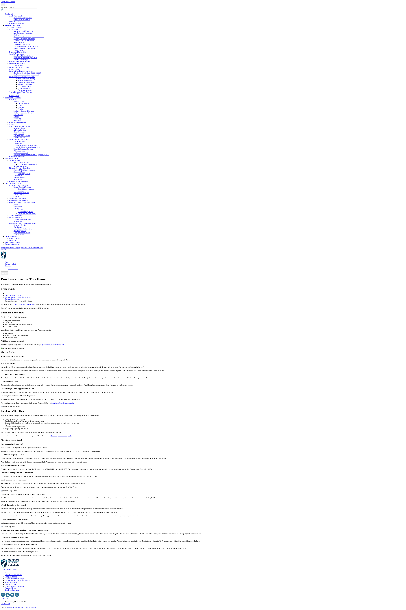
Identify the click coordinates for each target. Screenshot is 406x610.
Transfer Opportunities (16, 54)
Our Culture (18, 227)
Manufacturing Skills (25, 84)
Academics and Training (13, 25)
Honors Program (14, 69)
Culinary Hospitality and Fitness (24, 39)
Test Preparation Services (22, 136)
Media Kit (12, 240)
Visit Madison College (12, 242)
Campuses (12, 99)
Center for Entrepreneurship (27, 214)
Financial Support (19, 141)
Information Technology (22, 44)
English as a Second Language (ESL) (26, 75)
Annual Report (18, 195)
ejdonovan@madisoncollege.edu (60, 436)
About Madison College (13, 183)
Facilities (21, 107)
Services (16, 208)
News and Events (11, 236)
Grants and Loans (19, 172)
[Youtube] (12, 596)
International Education (17, 63)
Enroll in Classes (15, 22)
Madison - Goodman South (23, 113)
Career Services (19, 132)
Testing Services (19, 134)
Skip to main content (8, 2)
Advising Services (20, 130)
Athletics (12, 124)
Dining (20, 105)
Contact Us (4, 598)
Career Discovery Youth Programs (20, 92)
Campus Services (23, 103)
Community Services (12, 299)
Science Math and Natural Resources (26, 48)
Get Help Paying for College (18, 181)
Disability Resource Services (23, 149)
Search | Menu (13, 269)
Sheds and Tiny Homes (25, 212)
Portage (16, 117)
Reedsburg (17, 118)
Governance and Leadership (18, 185)
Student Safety (18, 143)
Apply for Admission (16, 16)
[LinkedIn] (7, 596)
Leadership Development (26, 82)
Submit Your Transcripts (22, 20)
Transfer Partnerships (21, 60)
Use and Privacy (18, 607)
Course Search (14, 96)
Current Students (37, 248)
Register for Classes (25, 248)
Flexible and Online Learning (19, 67)
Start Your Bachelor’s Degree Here (25, 58)
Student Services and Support (19, 139)
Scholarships (18, 176)
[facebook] (3, 596)
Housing (20, 109)
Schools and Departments (17, 198)
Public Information (15, 217)
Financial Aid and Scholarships (19, 168)
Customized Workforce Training (24, 79)
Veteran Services (19, 151)
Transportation (18, 50)
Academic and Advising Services (20, 126)
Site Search (4, 7)
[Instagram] (17, 596)
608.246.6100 (5, 604)
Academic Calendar (16, 94)
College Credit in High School (19, 61)
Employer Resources (12, 590)
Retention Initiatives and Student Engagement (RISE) (31, 155)
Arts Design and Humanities (23, 33)
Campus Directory (11, 577)
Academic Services (20, 128)
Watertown (17, 120)
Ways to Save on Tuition (22, 162)
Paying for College (11, 158)
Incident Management (25, 80)
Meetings (21, 191)
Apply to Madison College (10, 248)
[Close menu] (3, 4)
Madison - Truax (19, 101)
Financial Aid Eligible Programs (24, 170)
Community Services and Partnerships (22, 202)
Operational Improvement (26, 86)
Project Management (25, 90)
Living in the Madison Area (23, 229)
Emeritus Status (19, 234)
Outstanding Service (24, 88)
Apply (7, 262)
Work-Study (18, 179)
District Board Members (26, 189)
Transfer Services (19, 138)
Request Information (12, 244)
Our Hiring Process (20, 231)
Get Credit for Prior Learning (27, 164)
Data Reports (18, 221)
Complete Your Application (23, 18)
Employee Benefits (20, 225)
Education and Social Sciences (24, 41)
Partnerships (18, 206)
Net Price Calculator (20, 166)
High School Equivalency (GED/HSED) (27, 73)
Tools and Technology (21, 153)
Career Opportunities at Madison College (23, 223)
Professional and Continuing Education (22, 77)
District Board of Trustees (22, 187)
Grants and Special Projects (18, 200)
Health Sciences (19, 42)
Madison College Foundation (15, 586)
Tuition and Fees (14, 160)
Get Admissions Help (16, 23)
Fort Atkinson (18, 115)
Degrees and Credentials (17, 52)
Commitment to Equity (17, 157)
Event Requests (23, 210)
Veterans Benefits (19, 177)
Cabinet (16, 196)
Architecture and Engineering (23, 31)
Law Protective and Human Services (26, 46)
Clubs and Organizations (17, 122)
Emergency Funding (24, 174)
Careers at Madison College (14, 578)
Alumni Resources (15, 215)
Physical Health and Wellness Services (26, 145)
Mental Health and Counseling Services (27, 147)
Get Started (9, 14)
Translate (4, 249)
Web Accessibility (31, 607)
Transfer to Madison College (23, 56)
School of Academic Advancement (20, 71)
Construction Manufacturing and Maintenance (29, 37)
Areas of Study (14, 29)
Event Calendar (14, 238)
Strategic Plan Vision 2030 (22, 219)
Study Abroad (18, 65)
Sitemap (9, 607)
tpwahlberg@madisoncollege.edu (53, 344)
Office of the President (21, 193)
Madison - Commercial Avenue (24, 111)
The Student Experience (13, 98)
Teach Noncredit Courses (22, 233)
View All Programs (15, 27)
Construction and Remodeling (24, 304)
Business (16, 35)
